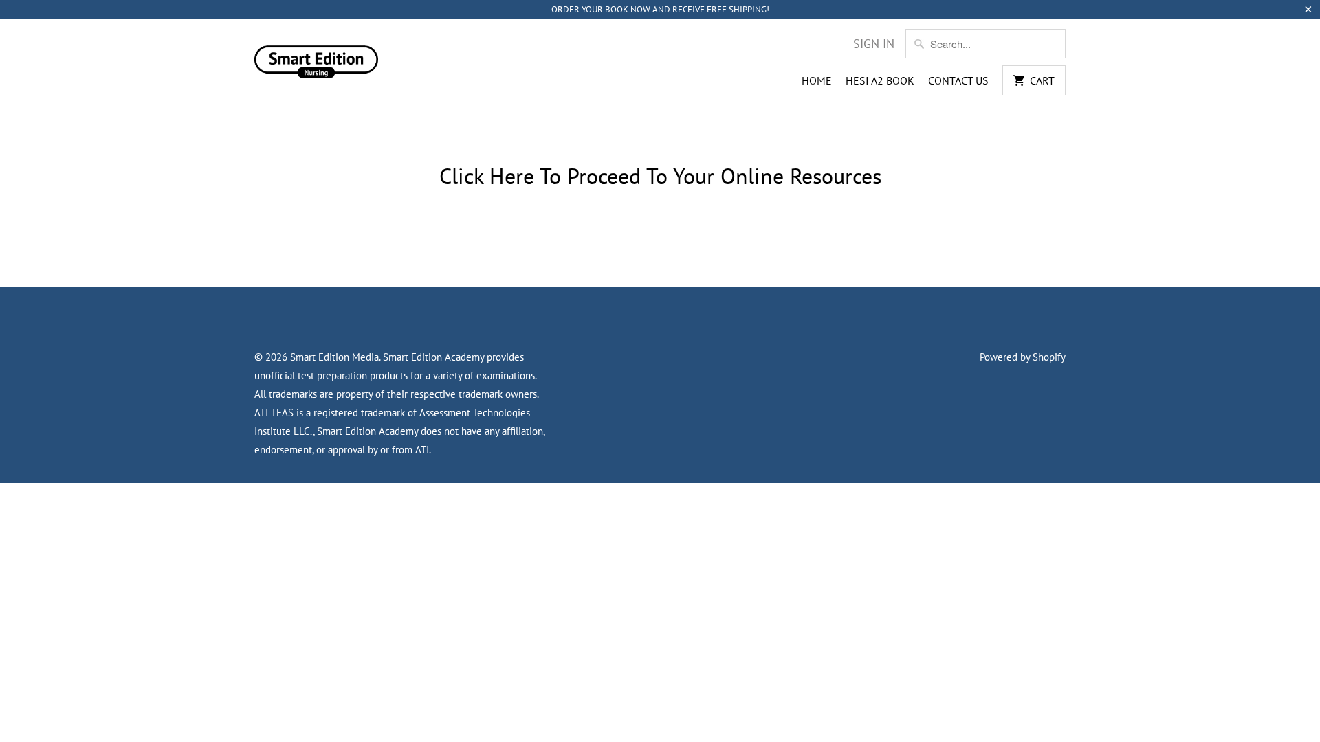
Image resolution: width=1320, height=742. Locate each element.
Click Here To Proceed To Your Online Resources (660, 175)
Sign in (873, 44)
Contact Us (958, 80)
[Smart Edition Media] (316, 58)
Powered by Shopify (1023, 356)
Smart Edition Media (334, 356)
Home (817, 80)
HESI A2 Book (880, 80)
